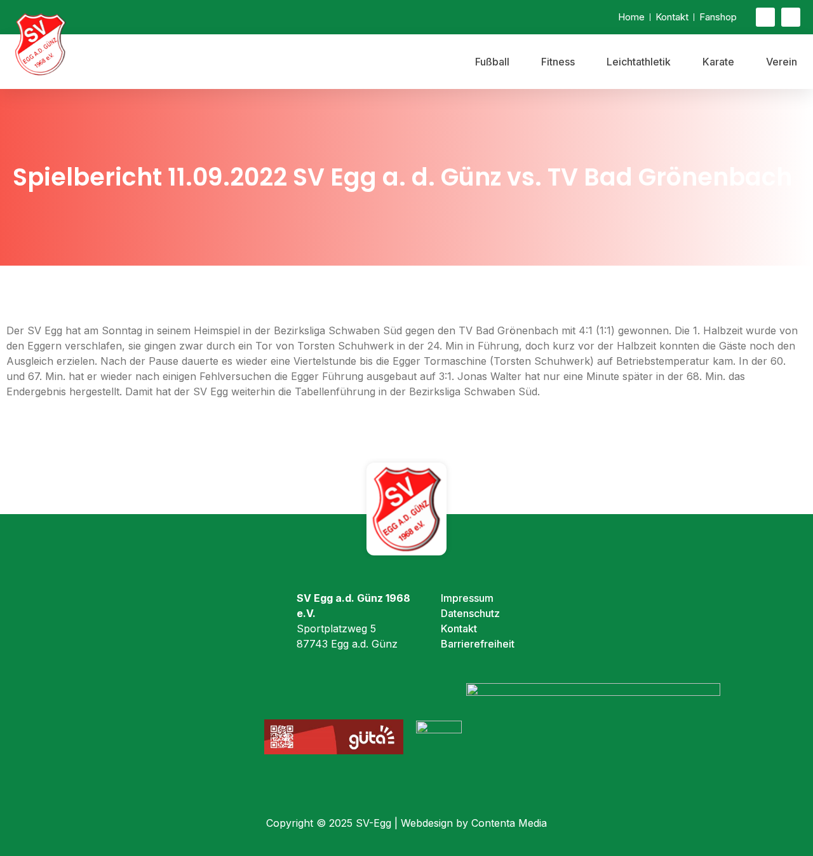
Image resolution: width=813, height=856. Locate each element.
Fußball (492, 61)
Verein (781, 61)
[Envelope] (765, 17)
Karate (718, 61)
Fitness (558, 61)
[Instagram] (790, 17)
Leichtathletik (639, 61)
